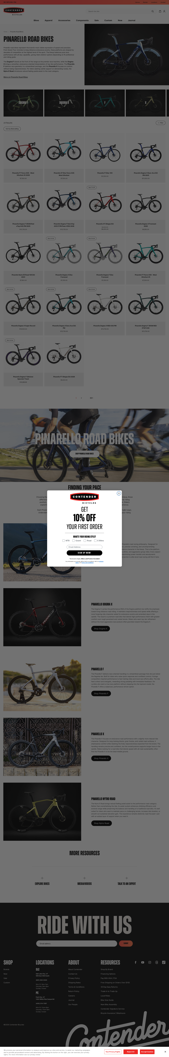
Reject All (130, 1052)
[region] (84, 1052)
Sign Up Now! (84, 553)
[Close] (165, 1051)
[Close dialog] (119, 493)
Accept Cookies (147, 1052)
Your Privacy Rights (113, 1052)
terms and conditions (88, 562)
